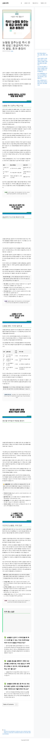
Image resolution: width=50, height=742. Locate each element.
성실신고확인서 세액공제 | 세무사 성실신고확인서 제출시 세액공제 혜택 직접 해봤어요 (42, 61)
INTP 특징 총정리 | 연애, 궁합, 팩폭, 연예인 (42, 55)
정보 (5, 729)
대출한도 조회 (43, 3)
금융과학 (5, 3)
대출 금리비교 (35, 3)
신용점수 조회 (27, 3)
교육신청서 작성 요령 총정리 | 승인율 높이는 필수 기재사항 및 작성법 (17, 731)
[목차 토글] (15, 704)
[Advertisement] (16, 62)
